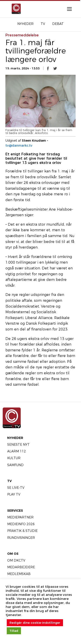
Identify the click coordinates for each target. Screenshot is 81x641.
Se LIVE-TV (15, 488)
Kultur (13, 458)
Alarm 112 (16, 451)
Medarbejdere (21, 567)
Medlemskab (19, 574)
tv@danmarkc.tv (18, 145)
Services (15, 511)
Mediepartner (20, 517)
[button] (48, 68)
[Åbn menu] (67, 8)
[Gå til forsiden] (14, 9)
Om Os (12, 554)
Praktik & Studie (22, 531)
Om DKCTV (16, 560)
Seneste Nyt (18, 445)
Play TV (13, 494)
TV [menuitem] (43, 24)
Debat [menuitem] (58, 24)
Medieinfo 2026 (21, 524)
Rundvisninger (21, 538)
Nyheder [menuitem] (25, 24)
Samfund (15, 465)
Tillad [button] (13, 630)
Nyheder (15, 438)
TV (9, 481)
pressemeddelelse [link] (22, 35)
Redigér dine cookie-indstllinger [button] (34, 622)
